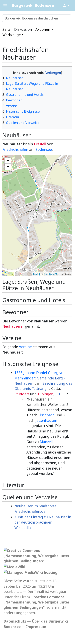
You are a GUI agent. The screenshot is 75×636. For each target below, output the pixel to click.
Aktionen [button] (42, 29)
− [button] (8, 166)
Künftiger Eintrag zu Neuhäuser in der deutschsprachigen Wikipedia (42, 522)
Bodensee (43, 149)
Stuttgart (21, 393)
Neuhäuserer (13, 326)
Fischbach (46, 415)
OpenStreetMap (51, 273)
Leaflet (36, 273)
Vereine (25, 346)
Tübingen (45, 393)
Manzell (46, 441)
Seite (6, 29)
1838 (18, 372)
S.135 (59, 393)
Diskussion (23, 29)
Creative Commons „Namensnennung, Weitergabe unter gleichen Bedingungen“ (36, 602)
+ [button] (8, 160)
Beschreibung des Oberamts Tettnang (43, 386)
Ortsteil (40, 144)
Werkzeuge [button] (11, 34)
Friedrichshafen (15, 149)
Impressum (36, 626)
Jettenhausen (46, 420)
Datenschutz (15, 621)
